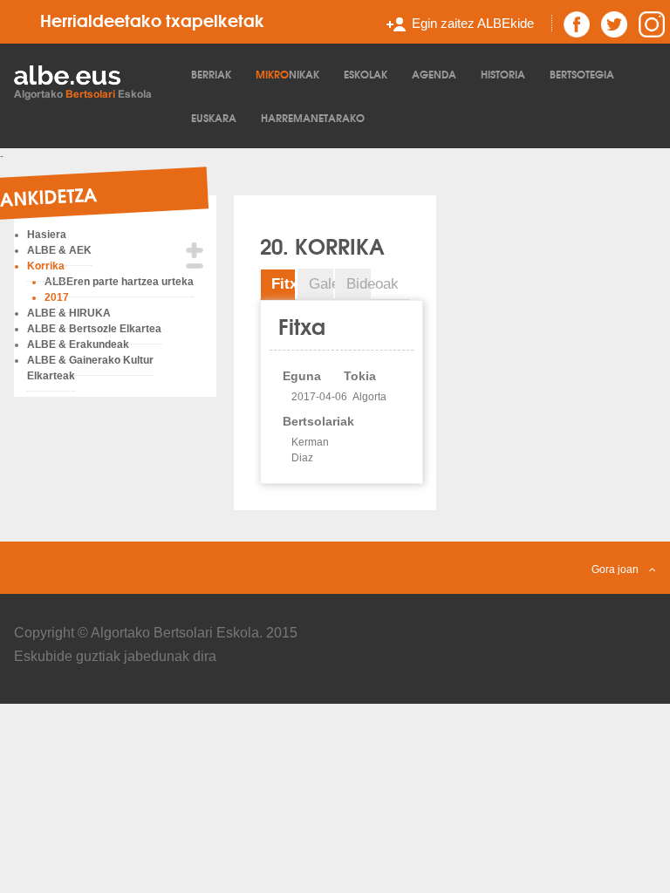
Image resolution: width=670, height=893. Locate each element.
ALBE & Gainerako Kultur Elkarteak (90, 368)
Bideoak (358, 284)
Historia (503, 73)
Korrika (46, 266)
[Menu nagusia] (92, 81)
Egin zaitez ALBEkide (473, 23)
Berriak (211, 73)
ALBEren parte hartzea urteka (119, 282)
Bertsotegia (582, 73)
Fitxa (283, 284)
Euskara (213, 117)
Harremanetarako (313, 117)
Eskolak (365, 73)
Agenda (434, 73)
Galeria (321, 284)
